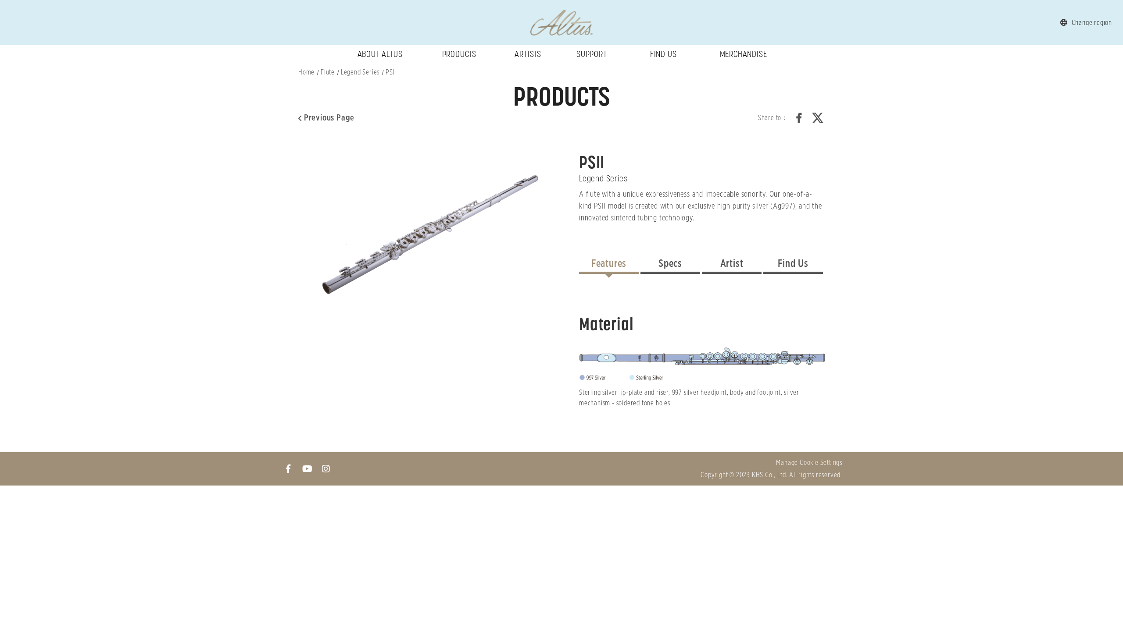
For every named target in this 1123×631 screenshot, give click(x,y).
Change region (1092, 22)
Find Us (663, 54)
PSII (391, 72)
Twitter (818, 118)
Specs (670, 264)
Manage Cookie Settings (809, 462)
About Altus (380, 54)
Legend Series (360, 72)
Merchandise (743, 54)
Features (608, 264)
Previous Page (329, 117)
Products (459, 54)
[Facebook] (288, 468)
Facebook (799, 118)
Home (306, 72)
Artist (732, 264)
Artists (528, 54)
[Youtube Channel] (307, 468)
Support (591, 54)
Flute (328, 72)
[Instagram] (326, 468)
